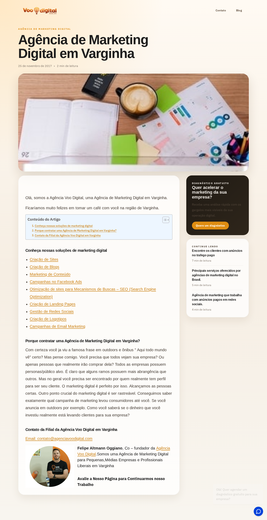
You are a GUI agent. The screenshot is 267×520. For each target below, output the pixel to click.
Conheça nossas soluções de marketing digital (64, 226)
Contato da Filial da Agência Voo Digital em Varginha (68, 235)
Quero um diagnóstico (210, 226)
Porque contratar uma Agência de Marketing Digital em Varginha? (75, 230)
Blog (239, 10)
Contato (221, 10)
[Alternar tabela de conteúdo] (163, 220)
